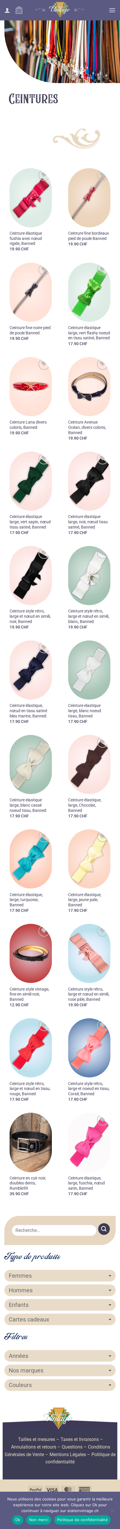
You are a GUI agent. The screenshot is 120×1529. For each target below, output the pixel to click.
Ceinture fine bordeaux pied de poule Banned (88, 236)
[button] (19, 10)
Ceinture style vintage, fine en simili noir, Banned (29, 994)
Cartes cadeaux (29, 1319)
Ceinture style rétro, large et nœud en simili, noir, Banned (30, 616)
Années (18, 1355)
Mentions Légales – (70, 1454)
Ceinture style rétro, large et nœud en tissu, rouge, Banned (30, 1088)
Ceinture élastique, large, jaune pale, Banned (84, 899)
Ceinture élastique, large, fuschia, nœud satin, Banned (86, 1183)
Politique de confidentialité (82, 1519)
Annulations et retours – (36, 1447)
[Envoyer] (104, 1229)
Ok (17, 1519)
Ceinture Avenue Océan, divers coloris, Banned (87, 427)
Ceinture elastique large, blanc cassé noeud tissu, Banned (28, 805)
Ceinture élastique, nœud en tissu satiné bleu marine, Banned (28, 710)
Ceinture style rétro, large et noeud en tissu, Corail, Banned (89, 1088)
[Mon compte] (7, 10)
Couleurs (20, 1384)
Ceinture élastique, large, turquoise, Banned (26, 899)
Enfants (19, 1304)
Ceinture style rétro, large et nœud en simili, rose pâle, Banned (88, 994)
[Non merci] (112, 1512)
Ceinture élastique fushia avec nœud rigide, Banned (26, 238)
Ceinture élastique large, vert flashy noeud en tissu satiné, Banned (89, 332)
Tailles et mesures (36, 1439)
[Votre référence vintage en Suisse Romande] (60, 10)
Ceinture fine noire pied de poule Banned (30, 330)
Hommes (21, 1290)
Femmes (20, 1275)
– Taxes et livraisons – (79, 1439)
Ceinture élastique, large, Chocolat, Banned (84, 805)
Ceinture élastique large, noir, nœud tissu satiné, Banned (88, 521)
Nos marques (26, 1370)
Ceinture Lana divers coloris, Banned (28, 425)
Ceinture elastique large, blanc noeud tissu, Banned (84, 710)
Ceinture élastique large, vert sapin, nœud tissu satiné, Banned (30, 521)
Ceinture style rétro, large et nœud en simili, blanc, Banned (88, 616)
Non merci (38, 1519)
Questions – (74, 1447)
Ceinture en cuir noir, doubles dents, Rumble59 (28, 1183)
